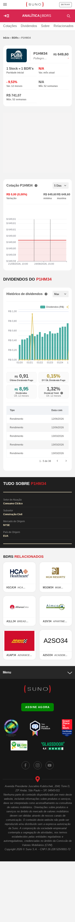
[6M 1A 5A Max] (61, 294)
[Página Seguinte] (66, 461)
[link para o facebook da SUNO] (26, 765)
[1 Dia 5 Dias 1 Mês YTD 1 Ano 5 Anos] (61, 185)
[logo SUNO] (34, 5)
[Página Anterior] (57, 461)
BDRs (15, 37)
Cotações (10, 26)
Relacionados (63, 26)
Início (6, 37)
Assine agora (37, 707)
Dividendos (29, 26)
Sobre (45, 26)
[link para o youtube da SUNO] (50, 765)
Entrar (65, 5)
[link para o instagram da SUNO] (38, 765)
